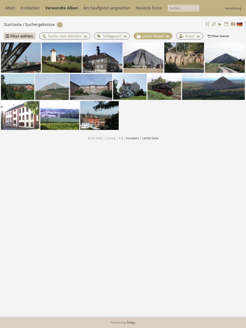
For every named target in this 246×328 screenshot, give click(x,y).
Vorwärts (132, 138)
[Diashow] (220, 24)
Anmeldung (233, 8)
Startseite (13, 24)
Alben (10, 8)
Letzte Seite (150, 138)
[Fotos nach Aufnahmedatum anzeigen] (233, 24)
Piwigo (131, 322)
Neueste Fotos (149, 8)
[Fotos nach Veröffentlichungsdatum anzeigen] (226, 24)
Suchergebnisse (40, 24)
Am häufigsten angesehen (106, 8)
